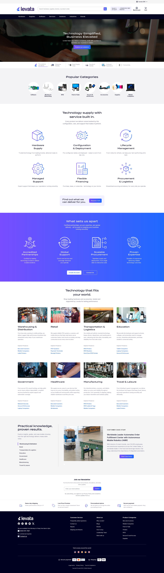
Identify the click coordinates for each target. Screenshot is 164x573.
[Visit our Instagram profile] (22, 523)
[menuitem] (21, 16)
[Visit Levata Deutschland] (85, 552)
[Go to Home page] (25, 9)
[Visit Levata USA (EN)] (75, 552)
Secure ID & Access (123, 353)
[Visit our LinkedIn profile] (26, 523)
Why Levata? (100, 521)
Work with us (100, 535)
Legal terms (72, 565)
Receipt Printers (55, 353)
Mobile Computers (23, 351)
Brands (99, 526)
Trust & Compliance (90, 565)
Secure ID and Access (129, 535)
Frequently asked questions (78, 521)
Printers (125, 529)
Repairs (72, 526)
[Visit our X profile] (33, 523)
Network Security (23, 404)
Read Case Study (126, 456)
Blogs (98, 524)
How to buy (100, 529)
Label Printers (22, 353)
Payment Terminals (57, 351)
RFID (124, 532)
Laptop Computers (122, 351)
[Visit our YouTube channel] (30, 523)
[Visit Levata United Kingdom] (89, 552)
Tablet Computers (122, 348)
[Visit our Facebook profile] (19, 523)
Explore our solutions (82, 47)
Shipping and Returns (76, 529)
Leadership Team (102, 532)
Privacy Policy (80, 565)
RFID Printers (88, 348)
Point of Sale (126, 526)
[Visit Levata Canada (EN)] (78, 552)
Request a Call (95, 200)
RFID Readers (88, 351)
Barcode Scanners (23, 348)
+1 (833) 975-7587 (125, 8)
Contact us (23, 536)
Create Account (74, 272)
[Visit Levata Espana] (82, 552)
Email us (122, 9)
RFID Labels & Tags (89, 406)
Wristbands (54, 408)
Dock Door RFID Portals (91, 353)
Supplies (125, 538)
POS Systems (55, 348)
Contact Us (90, 272)
